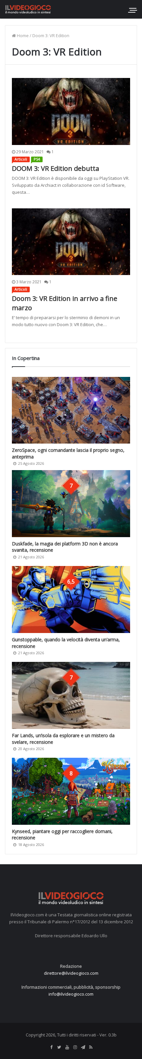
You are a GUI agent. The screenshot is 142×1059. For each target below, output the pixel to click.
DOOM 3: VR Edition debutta (55, 168)
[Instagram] (75, 1047)
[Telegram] (83, 1047)
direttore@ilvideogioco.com (71, 973)
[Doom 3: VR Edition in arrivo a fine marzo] (71, 241)
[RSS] (91, 1047)
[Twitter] (59, 1047)
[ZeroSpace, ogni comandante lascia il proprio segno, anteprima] (71, 410)
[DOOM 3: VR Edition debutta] (71, 111)
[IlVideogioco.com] (28, 9)
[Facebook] (51, 1047)
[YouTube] (67, 1047)
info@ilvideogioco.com (71, 994)
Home (22, 35)
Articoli (21, 159)
